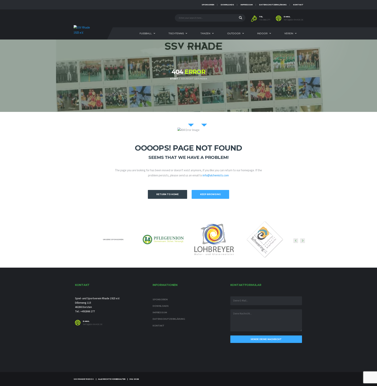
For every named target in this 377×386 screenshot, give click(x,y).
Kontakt (298, 5)
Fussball (146, 33)
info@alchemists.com (216, 175)
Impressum (247, 5)
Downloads (227, 5)
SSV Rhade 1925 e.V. (84, 379)
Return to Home (167, 194)
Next (302, 240)
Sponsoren (208, 5)
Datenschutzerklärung (273, 5)
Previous (295, 240)
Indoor (262, 33)
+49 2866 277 (264, 20)
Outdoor (234, 33)
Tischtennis (176, 33)
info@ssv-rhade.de (293, 20)
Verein (288, 33)
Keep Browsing (210, 194)
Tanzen (205, 33)
